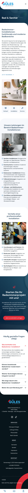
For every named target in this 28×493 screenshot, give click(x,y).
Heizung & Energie (14, 427)
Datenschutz (14, 453)
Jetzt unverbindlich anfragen (14, 318)
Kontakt (14, 447)
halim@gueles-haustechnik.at (14, 468)
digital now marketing (16, 483)
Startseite (14, 444)
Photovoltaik (14, 432)
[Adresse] (23, 491)
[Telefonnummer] (4, 491)
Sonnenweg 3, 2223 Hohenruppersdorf (14, 462)
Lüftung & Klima (14, 430)
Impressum (14, 450)
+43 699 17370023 (14, 465)
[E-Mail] (14, 491)
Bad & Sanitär (14, 435)
